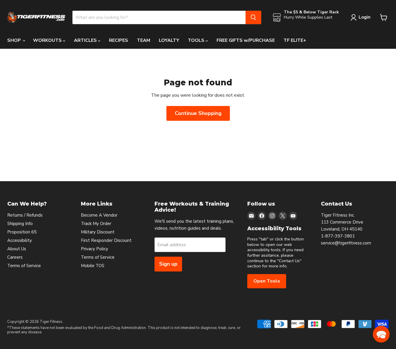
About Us (16, 249)
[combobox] (159, 17)
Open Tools (266, 281)
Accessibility (19, 240)
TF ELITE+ (295, 40)
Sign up (168, 263)
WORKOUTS (48, 40)
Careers (15, 257)
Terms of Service (24, 266)
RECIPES (118, 40)
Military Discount (98, 232)
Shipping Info (20, 223)
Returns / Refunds (25, 215)
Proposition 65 (22, 232)
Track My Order (96, 223)
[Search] (253, 17)
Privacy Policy (94, 249)
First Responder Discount (106, 240)
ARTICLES (86, 40)
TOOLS (197, 40)
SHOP (14, 40)
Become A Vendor (99, 215)
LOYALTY (169, 40)
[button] (381, 334)
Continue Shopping (198, 113)
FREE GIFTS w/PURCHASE (246, 40)
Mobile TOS (92, 266)
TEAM (143, 40)
